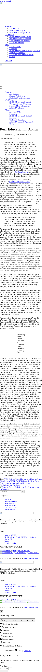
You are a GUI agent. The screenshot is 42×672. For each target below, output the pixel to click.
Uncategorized (9, 509)
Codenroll (27, 651)
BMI (5, 479)
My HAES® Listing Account (19, 33)
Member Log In (10, 543)
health (25, 481)
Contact (12, 57)
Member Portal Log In (17, 31)
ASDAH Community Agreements (21, 55)
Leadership (13, 49)
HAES (20, 481)
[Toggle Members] (39, 92)
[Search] (23, 491)
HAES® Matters (10, 505)
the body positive (19, 483)
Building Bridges (10, 501)
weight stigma (15, 485)
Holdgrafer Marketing (31, 558)
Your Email (4, 668)
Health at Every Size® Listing (20, 37)
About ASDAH (15, 47)
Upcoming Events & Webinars (20, 39)
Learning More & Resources (19, 41)
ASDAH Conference (16, 43)
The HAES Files (10, 507)
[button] (12, 27)
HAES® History (10, 503)
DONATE (8, 61)
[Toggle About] (39, 110)
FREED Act (14, 481)
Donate (7, 541)
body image (11, 479)
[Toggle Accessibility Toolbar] (1, 611)
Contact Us (8, 539)
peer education (8, 483)
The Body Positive (21, 172)
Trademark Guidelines (17, 53)
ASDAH (7, 499)
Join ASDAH (14, 29)
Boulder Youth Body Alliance (19, 182)
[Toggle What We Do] (39, 100)
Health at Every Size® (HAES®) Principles (24, 51)
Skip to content (5, 1)
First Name (4, 666)
